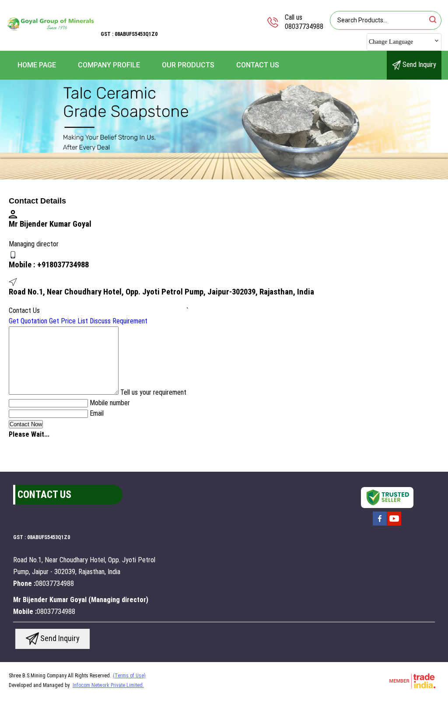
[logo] (50, 41)
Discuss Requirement (118, 321)
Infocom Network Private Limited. (108, 685)
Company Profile (109, 65)
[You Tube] (394, 524)
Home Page (37, 65)
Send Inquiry (418, 64)
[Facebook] (380, 524)
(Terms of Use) (129, 676)
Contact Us (257, 65)
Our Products (188, 65)
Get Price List (68, 321)
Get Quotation (28, 321)
